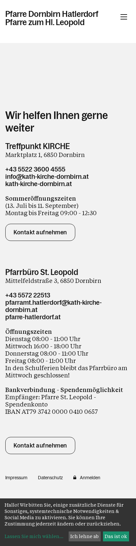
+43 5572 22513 (27, 295)
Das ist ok (116, 536)
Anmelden (90, 477)
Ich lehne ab (84, 536)
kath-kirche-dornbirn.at (38, 183)
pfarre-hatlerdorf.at (33, 317)
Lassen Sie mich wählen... (34, 536)
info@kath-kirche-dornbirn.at (47, 176)
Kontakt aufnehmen (40, 232)
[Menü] (124, 17)
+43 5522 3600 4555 (35, 169)
